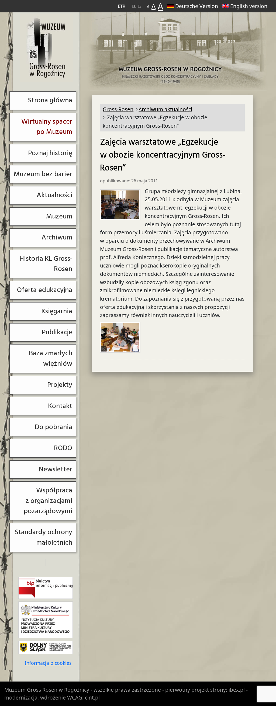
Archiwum (57, 237)
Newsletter (55, 469)
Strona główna (50, 100)
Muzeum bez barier (43, 174)
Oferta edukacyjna (44, 290)
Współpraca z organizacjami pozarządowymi (48, 501)
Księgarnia (56, 311)
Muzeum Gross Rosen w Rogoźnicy (46, 689)
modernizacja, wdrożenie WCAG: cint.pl (52, 697)
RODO (63, 448)
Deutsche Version (196, 6)
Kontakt (60, 406)
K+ (134, 6)
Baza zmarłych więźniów (50, 358)
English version (248, 6)
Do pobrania (53, 427)
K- (139, 6)
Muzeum (59, 216)
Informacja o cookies (48, 663)
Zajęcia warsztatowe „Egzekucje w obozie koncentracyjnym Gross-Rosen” (163, 155)
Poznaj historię (50, 153)
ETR (121, 6)
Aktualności (54, 195)
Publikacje (57, 332)
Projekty (59, 384)
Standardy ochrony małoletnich (43, 537)
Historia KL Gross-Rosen (45, 264)
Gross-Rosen (46, 48)
